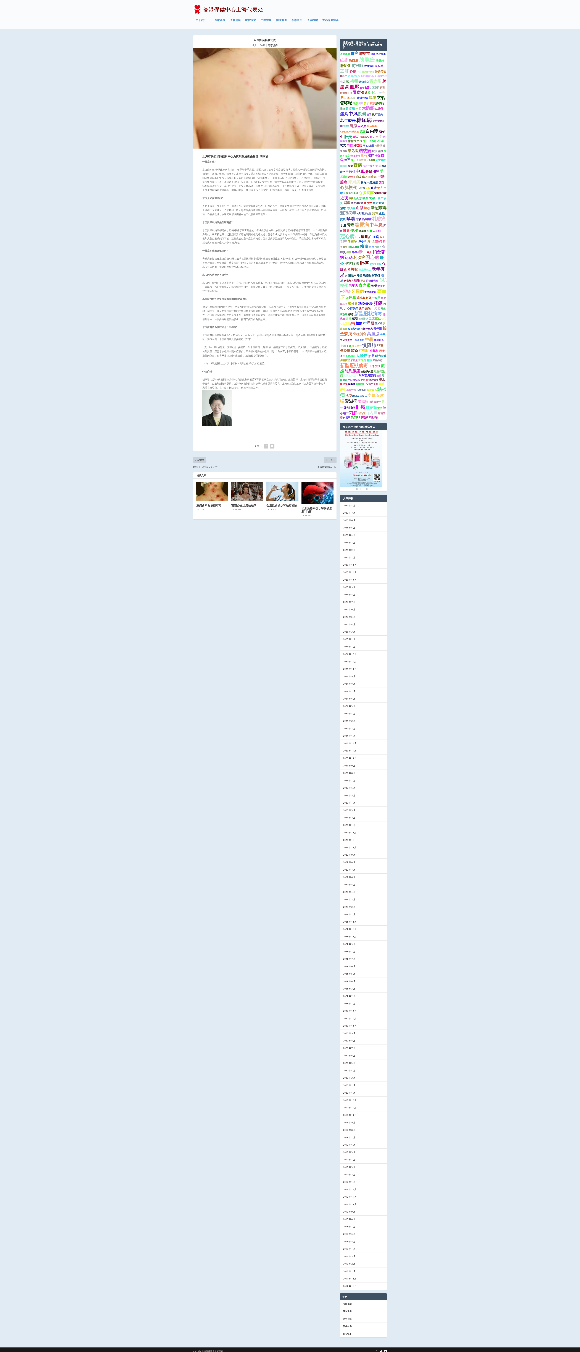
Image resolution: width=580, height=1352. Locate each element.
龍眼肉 (343, 384)
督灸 (380, 114)
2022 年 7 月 (349, 869)
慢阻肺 (369, 345)
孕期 (360, 213)
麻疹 (355, 103)
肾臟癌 (343, 241)
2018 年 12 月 (349, 1189)
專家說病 (273, 45)
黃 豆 (369, 318)
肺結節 (371, 407)
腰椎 (382, 351)
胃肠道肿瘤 (375, 264)
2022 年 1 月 (349, 914)
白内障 (372, 131)
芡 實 (369, 231)
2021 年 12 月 (349, 921)
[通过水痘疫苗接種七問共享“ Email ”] (272, 446)
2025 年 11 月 (349, 572)
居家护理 (361, 160)
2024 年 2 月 (349, 728)
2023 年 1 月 (349, 825)
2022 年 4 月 (349, 892)
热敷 (371, 356)
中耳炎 (376, 224)
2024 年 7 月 (349, 691)
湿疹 (347, 291)
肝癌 (378, 303)
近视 (344, 197)
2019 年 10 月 (349, 1115)
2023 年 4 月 (349, 802)
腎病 (357, 92)
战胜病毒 (381, 54)
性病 (359, 323)
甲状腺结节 (354, 380)
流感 (372, 97)
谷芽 (382, 334)
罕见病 (353, 150)
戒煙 (346, 126)
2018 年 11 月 (349, 1196)
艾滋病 (363, 401)
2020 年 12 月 (349, 1010)
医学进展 (235, 20)
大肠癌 (368, 108)
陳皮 (373, 54)
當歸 (360, 360)
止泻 (343, 346)
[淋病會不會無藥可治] (212, 491)
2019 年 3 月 (349, 1167)
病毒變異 (349, 280)
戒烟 (355, 318)
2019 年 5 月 (349, 1152)
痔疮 (352, 323)
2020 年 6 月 (349, 1055)
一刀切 (376, 308)
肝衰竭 (380, 60)
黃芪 (342, 356)
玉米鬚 (361, 188)
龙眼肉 (364, 380)
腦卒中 (343, 76)
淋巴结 (357, 145)
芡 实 (366, 103)
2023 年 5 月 (349, 795)
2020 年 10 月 (349, 1025)
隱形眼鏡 (349, 408)
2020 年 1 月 (349, 1092)
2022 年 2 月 (349, 906)
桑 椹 (347, 269)
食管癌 (350, 108)
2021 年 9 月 (349, 944)
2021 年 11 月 (349, 929)
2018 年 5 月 (349, 1241)
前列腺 (358, 65)
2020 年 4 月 (349, 1070)
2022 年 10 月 (349, 847)
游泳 (351, 314)
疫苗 (344, 60)
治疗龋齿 (356, 417)
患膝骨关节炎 (371, 275)
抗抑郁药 (369, 66)
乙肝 (344, 71)
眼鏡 (371, 247)
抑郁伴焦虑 (372, 280)
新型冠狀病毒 (354, 365)
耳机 (353, 98)
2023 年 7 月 (349, 780)
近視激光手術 (376, 141)
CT (365, 323)
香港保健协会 (330, 20)
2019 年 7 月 (349, 1137)
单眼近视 (372, 390)
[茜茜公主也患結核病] (247, 491)
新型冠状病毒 (368, 313)
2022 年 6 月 (349, 877)
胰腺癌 (367, 59)
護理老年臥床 (359, 396)
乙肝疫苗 (371, 177)
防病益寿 (281, 20)
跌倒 (362, 113)
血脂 (359, 207)
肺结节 (364, 53)
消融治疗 (378, 360)
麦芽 (379, 375)
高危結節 (350, 356)
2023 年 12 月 (349, 743)
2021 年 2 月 (349, 996)
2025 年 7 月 (349, 602)
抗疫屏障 (377, 151)
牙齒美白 (353, 241)
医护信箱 (250, 20)
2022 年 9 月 (349, 854)
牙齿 (368, 188)
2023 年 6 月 (349, 787)
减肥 (369, 252)
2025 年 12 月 (349, 564)
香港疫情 (362, 98)
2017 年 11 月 (349, 1286)
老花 (356, 137)
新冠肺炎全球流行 (365, 198)
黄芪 (379, 408)
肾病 (357, 165)
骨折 (364, 93)
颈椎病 (353, 303)
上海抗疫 (374, 366)
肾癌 (350, 224)
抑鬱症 (368, 360)
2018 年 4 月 (349, 1248)
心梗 (353, 71)
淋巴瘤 (350, 297)
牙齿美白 (364, 81)
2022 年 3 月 (349, 899)
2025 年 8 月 (349, 594)
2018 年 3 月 (349, 1256)
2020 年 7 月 (349, 1048)
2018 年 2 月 (349, 1263)
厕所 (382, 237)
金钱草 (362, 126)
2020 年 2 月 (349, 1085)
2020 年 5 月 (349, 1063)
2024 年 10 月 (349, 668)
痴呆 (368, 308)
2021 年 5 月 (349, 973)
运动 (349, 257)
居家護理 (345, 54)
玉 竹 (364, 155)
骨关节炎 (380, 71)
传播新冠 (361, 390)
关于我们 (201, 20)
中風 (360, 171)
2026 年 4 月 (349, 535)
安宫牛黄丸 (369, 165)
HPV (376, 171)
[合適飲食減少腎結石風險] (282, 491)
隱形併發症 (368, 71)
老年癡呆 (348, 120)
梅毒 (354, 81)
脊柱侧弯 (359, 334)
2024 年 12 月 (349, 654)
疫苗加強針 (354, 328)
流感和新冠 (364, 298)
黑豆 (362, 131)
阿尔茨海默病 (367, 375)
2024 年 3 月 (349, 720)
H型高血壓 (358, 340)
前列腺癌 (352, 371)
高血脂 (354, 60)
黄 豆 (378, 165)
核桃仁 (372, 93)
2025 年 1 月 (349, 646)
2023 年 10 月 (349, 758)
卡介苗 (376, 298)
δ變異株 (350, 208)
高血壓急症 (365, 269)
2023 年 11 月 (349, 750)
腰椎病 (379, 103)
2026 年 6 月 (349, 520)
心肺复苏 (366, 192)
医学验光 (364, 137)
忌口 (366, 141)
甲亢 (380, 188)
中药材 (350, 171)
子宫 (379, 92)
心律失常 (353, 308)
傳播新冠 (345, 360)
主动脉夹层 (346, 340)
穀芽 (372, 103)
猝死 (347, 160)
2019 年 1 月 (349, 1181)
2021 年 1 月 (349, 1003)
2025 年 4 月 (349, 624)
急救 (375, 213)
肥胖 (371, 155)
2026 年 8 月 (349, 505)
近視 (348, 346)
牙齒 (359, 71)
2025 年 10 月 (349, 579)
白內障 (371, 412)
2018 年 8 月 (349, 1219)
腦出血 (343, 165)
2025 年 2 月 (349, 639)
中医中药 (266, 20)
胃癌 (354, 53)
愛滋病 (351, 401)
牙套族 (368, 213)
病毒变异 (364, 87)
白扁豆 (378, 247)
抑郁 (354, 269)
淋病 (346, 230)
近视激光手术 (351, 193)
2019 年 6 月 (349, 1144)
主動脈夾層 (367, 371)
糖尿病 (364, 119)
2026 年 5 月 (349, 527)
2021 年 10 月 (349, 936)
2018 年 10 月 (349, 1204)
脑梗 (367, 208)
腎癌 (354, 350)
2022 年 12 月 (349, 832)
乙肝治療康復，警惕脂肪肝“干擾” (316, 509)
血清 (374, 188)
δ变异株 (371, 160)
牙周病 (354, 182)
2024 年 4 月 (349, 713)
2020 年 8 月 (349, 1040)
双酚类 (379, 66)
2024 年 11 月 (349, 661)
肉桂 (349, 145)
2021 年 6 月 (349, 966)
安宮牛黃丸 (372, 384)
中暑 (369, 339)
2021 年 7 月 (349, 958)
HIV (357, 237)
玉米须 (378, 323)
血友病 (360, 177)
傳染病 (362, 231)
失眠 (368, 171)
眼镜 (342, 108)
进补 (348, 318)
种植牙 (352, 177)
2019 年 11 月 (349, 1107)
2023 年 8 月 (349, 773)
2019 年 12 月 (349, 1100)
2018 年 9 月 (349, 1211)
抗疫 (348, 395)
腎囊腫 (351, 384)
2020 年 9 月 (349, 1033)
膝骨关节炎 (355, 141)
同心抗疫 (368, 145)
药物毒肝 (361, 384)
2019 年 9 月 (349, 1122)
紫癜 (347, 202)
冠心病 (347, 236)
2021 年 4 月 (349, 981)
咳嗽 (357, 280)
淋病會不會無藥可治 (209, 505)
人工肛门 (377, 231)
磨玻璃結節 (357, 203)
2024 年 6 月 (349, 698)
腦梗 (351, 198)
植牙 (368, 114)
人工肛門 (375, 87)
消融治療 (373, 380)
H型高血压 (353, 247)
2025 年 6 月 (349, 609)
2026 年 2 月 (349, 550)
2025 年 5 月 (349, 616)
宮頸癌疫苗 (380, 193)
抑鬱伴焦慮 (367, 328)
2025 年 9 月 (349, 587)
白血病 (374, 236)
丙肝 (353, 412)
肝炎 (348, 136)
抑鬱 (377, 145)
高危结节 (357, 346)
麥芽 (360, 103)
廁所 (374, 114)
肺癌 (364, 263)
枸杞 (374, 286)
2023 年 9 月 (349, 765)
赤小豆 (362, 241)
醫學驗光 (379, 340)
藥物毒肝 (380, 241)
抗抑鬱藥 (367, 219)
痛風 (365, 236)
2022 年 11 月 (349, 840)
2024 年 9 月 (349, 676)
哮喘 (350, 218)
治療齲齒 (381, 160)
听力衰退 (381, 356)
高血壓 (352, 86)
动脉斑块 (365, 303)
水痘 (346, 81)
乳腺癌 (379, 218)
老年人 (353, 285)
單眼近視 (351, 390)
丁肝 (343, 225)
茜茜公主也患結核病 (244, 505)
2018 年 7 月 (349, 1226)
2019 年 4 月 (349, 1159)
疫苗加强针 (375, 401)
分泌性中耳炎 (353, 275)
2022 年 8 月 (349, 862)
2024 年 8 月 (349, 683)
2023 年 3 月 (349, 810)
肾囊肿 (343, 247)
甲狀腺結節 (370, 291)
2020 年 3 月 (349, 1077)
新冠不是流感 (369, 182)
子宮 (363, 280)
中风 (353, 113)
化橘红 (374, 351)
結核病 (365, 150)
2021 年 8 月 (349, 951)
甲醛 (371, 323)
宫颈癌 (368, 203)
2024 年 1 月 (349, 735)
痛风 (344, 114)
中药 (358, 108)
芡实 (343, 145)
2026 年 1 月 (349, 557)
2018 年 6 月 (349, 1233)
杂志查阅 (297, 20)
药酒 (358, 219)
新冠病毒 (379, 207)
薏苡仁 (376, 318)
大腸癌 (362, 355)
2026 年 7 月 (349, 512)
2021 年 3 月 (349, 988)
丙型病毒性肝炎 (369, 417)
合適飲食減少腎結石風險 (281, 505)
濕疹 (353, 125)
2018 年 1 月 (349, 1271)
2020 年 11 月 (349, 1018)
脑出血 (371, 241)
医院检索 (312, 20)
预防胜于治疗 (351, 375)
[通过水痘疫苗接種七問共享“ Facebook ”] (266, 446)
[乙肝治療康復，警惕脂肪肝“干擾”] (317, 493)
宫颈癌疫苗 (354, 76)
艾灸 (381, 182)
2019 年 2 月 (349, 1174)
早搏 (355, 252)
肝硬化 (345, 65)
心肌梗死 (348, 187)
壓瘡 (350, 165)
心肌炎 (378, 108)
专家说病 (219, 20)
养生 (362, 251)
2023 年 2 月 (349, 817)
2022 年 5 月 (349, 884)
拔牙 (353, 160)
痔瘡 (348, 252)
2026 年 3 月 (349, 542)
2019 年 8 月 (349, 1130)
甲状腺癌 (352, 263)
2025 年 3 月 (349, 631)
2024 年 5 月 (349, 706)
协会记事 (347, 1333)
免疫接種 (355, 155)
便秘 (354, 230)
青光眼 (375, 81)
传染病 (361, 413)
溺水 (382, 379)
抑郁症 (364, 350)
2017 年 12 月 (349, 1278)
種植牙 (362, 318)
